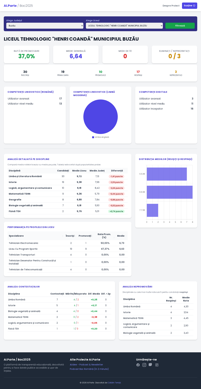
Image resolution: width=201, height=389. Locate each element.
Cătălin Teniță (114, 382)
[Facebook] (138, 365)
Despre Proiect (171, 5)
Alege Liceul (92, 20)
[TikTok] (150, 365)
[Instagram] (144, 365)
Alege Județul (14, 20)
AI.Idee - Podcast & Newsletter (86, 364)
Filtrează (180, 25)
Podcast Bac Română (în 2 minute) (89, 369)
